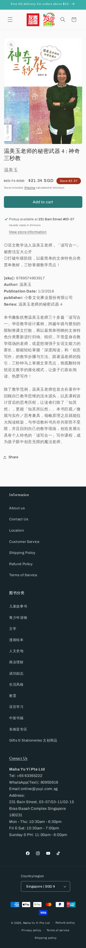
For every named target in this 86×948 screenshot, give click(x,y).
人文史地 (16, 651)
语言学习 (16, 707)
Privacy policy (31, 930)
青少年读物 (18, 617)
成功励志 (16, 673)
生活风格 (16, 684)
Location (16, 530)
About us (17, 508)
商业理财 (16, 662)
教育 (12, 696)
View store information (28, 232)
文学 (12, 628)
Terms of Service (23, 575)
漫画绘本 (16, 640)
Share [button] (13, 457)
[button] (10, 19)
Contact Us (18, 519)
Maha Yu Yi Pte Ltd (36, 923)
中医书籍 (16, 718)
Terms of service (58, 930)
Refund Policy (21, 564)
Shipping (29, 187)
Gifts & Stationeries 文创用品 (33, 740)
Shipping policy (46, 937)
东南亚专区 (18, 729)
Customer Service (24, 542)
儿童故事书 (18, 606)
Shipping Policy (22, 553)
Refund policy (65, 922)
